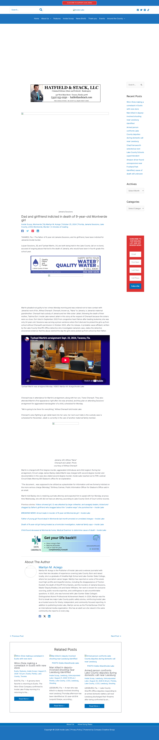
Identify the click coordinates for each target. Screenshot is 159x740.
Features (23, 671)
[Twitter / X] (44, 616)
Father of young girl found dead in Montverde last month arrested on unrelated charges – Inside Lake (62, 519)
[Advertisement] (79, 41)
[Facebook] (138, 10)
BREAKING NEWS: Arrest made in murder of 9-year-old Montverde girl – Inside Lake (55, 513)
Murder (46, 227)
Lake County (60, 681)
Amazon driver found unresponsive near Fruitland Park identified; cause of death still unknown (135, 167)
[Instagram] (145, 10)
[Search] (41, 9)
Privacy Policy (76, 730)
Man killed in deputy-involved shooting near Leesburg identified (61, 670)
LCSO (30, 227)
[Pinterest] (33, 231)
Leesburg (63, 675)
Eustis (16, 671)
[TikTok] (148, 10)
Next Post (116, 636)
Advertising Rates (85, 724)
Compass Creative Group (104, 730)
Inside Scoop (26, 224)
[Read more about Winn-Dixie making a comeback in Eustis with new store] (30, 657)
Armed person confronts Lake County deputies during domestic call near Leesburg (101, 672)
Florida (81, 224)
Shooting (52, 683)
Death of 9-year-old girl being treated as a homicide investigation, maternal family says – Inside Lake (62, 524)
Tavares (24, 676)
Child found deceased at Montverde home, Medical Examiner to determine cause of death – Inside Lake (63, 530)
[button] (79, 3)
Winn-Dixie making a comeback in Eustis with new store (30, 665)
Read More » (24, 699)
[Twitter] (141, 10)
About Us (70, 724)
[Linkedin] (38, 231)
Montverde (37, 224)
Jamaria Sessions (92, 224)
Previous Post (17, 636)
